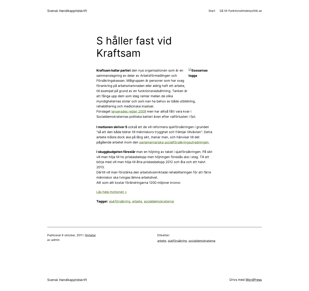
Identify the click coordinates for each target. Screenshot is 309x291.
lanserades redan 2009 (128, 111)
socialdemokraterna (159, 201)
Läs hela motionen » (111, 192)
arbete (137, 201)
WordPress (254, 280)
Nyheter (90, 235)
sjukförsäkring (119, 201)
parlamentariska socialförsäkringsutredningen (174, 142)
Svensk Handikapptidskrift (67, 11)
